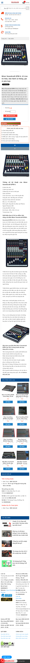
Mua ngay (10, 119)
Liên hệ (18, 596)
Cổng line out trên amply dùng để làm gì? (20, 542)
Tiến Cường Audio (20, 661)
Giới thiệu (19, 598)
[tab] (15, 145)
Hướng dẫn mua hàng (22, 636)
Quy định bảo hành (6, 636)
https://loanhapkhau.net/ (13, 590)
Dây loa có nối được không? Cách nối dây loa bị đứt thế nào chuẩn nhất (20, 533)
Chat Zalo (6, 657)
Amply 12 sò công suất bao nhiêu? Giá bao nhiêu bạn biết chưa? (20, 523)
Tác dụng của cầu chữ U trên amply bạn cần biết (20, 552)
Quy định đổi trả (5, 634)
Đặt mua (8, 402)
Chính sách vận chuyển (22, 634)
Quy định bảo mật (5, 638)
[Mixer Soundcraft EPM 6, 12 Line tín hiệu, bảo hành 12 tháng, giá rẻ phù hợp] (15, 71)
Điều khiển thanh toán (21, 638)
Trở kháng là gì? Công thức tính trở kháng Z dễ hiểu (20, 563)
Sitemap (3, 592)
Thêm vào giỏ (11, 115)
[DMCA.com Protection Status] (7, 643)
